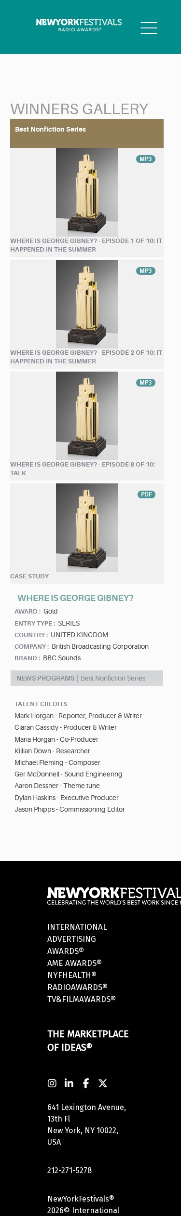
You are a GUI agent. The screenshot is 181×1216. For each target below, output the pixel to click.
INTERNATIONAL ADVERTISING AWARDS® (77, 939)
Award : (27, 611)
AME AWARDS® (74, 963)
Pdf (146, 494)
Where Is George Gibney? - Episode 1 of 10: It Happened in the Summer (86, 245)
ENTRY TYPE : (34, 623)
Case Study (29, 576)
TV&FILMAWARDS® (81, 999)
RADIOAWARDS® (77, 987)
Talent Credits (40, 704)
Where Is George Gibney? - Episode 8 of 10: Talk (82, 469)
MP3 (145, 159)
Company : (31, 646)
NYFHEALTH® (72, 975)
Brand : (27, 658)
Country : (31, 635)
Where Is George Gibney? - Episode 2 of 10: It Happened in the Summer (86, 357)
